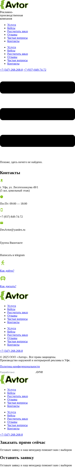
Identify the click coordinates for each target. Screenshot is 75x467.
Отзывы (12, 34)
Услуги (11, 24)
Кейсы (11, 28)
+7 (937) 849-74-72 (34, 69)
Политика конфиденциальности (20, 366)
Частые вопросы (17, 37)
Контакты (13, 41)
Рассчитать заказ (17, 31)
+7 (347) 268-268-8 (11, 69)
